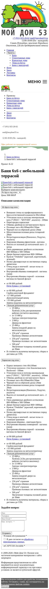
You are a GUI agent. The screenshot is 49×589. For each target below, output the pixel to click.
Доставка (11, 72)
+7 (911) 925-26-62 (21, 38)
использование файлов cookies (15, 584)
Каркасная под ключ (10, 360)
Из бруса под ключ (10, 207)
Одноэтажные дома (21, 58)
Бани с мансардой (20, 65)
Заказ (9, 70)
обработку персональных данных (18, 540)
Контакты (11, 75)
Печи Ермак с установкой (18, 286)
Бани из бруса (13, 98)
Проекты (11, 53)
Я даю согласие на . (18, 540)
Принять (5, 586)
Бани (14, 55)
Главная (10, 50)
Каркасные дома (19, 60)
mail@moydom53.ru (39, 38)
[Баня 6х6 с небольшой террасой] (17, 182)
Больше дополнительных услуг (21, 306)
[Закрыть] (12, 91)
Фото (9, 68)
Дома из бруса (18, 63)
